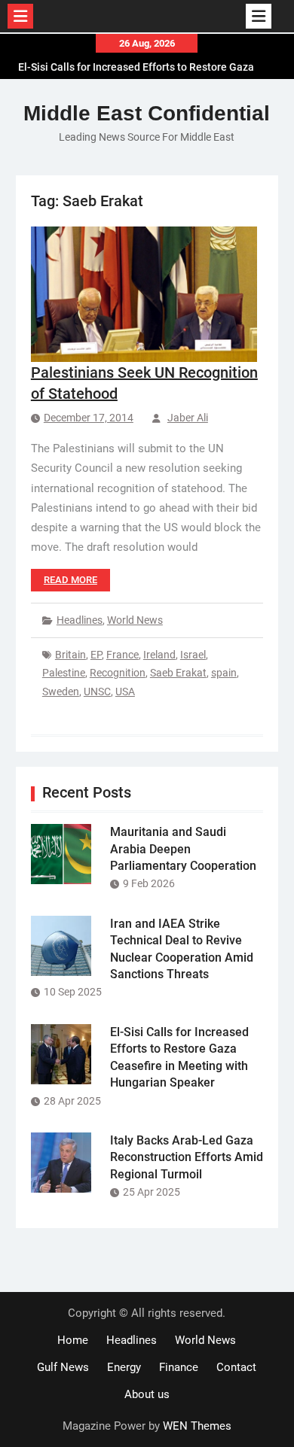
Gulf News (63, 1367)
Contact (236, 1367)
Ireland (159, 655)
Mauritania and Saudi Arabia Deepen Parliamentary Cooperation (183, 849)
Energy (124, 1367)
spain (224, 673)
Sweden (60, 692)
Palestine (63, 673)
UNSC (97, 692)
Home (72, 1340)
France (122, 655)
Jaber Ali (187, 418)
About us (147, 1394)
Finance (178, 1367)
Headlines (80, 620)
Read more (70, 579)
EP (96, 655)
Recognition (117, 673)
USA (125, 692)
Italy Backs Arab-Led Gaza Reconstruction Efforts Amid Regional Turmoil (186, 1157)
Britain (70, 655)
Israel (193, 655)
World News (135, 620)
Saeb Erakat (178, 673)
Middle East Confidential (146, 113)
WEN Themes (197, 1426)
